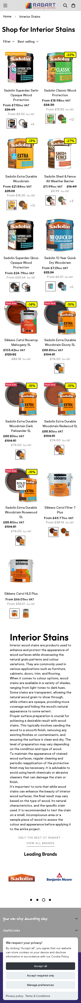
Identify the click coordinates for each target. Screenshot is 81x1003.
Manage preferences (40, 985)
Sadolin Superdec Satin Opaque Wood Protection (21, 95)
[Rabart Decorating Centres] (40, 5)
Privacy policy (14, 996)
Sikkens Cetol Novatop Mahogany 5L (21, 342)
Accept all (40, 966)
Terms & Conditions (37, 996)
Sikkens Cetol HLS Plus (21, 593)
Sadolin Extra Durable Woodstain (21, 178)
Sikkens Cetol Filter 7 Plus (59, 510)
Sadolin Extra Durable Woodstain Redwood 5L (59, 423)
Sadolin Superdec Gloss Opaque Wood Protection (21, 262)
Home (7, 16)
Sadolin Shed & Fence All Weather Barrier (60, 178)
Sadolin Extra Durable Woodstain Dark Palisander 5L (21, 426)
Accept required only (40, 975)
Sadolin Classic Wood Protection (60, 92)
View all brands (40, 843)
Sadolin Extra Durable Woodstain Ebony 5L (60, 342)
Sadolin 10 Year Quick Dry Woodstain (60, 260)
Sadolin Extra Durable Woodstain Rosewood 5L (21, 512)
